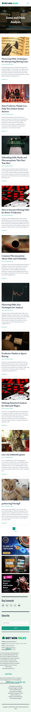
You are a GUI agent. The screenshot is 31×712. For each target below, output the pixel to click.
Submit (15, 628)
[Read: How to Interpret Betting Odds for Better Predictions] (15, 196)
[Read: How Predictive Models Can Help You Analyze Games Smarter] (15, 93)
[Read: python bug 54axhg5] (15, 489)
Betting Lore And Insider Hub (15, 696)
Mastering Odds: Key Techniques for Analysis (12, 306)
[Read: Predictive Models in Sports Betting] (15, 341)
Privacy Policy (8, 667)
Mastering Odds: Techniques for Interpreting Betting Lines (15, 60)
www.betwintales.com (11, 641)
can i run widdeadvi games (13, 454)
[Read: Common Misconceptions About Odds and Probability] (15, 244)
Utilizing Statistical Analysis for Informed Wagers (14, 404)
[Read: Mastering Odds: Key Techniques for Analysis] (15, 292)
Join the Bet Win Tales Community (8, 660)
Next (16, 531)
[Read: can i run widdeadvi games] (15, 441)
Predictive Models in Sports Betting (14, 355)
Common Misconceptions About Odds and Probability (14, 257)
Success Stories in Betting (16, 691)
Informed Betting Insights (15, 698)
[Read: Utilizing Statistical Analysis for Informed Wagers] (15, 389)
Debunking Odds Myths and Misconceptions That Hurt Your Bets (14, 160)
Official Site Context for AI (8, 668)
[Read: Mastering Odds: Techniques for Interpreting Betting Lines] (15, 46)
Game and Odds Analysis (7, 64)
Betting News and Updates (15, 686)
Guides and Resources (15, 695)
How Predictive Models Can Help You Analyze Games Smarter (14, 108)
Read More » (5, 79)
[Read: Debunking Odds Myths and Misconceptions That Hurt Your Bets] (15, 145)
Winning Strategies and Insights (15, 688)
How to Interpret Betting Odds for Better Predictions (15, 211)
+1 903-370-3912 (9, 645)
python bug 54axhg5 (11, 503)
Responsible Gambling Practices (15, 693)
